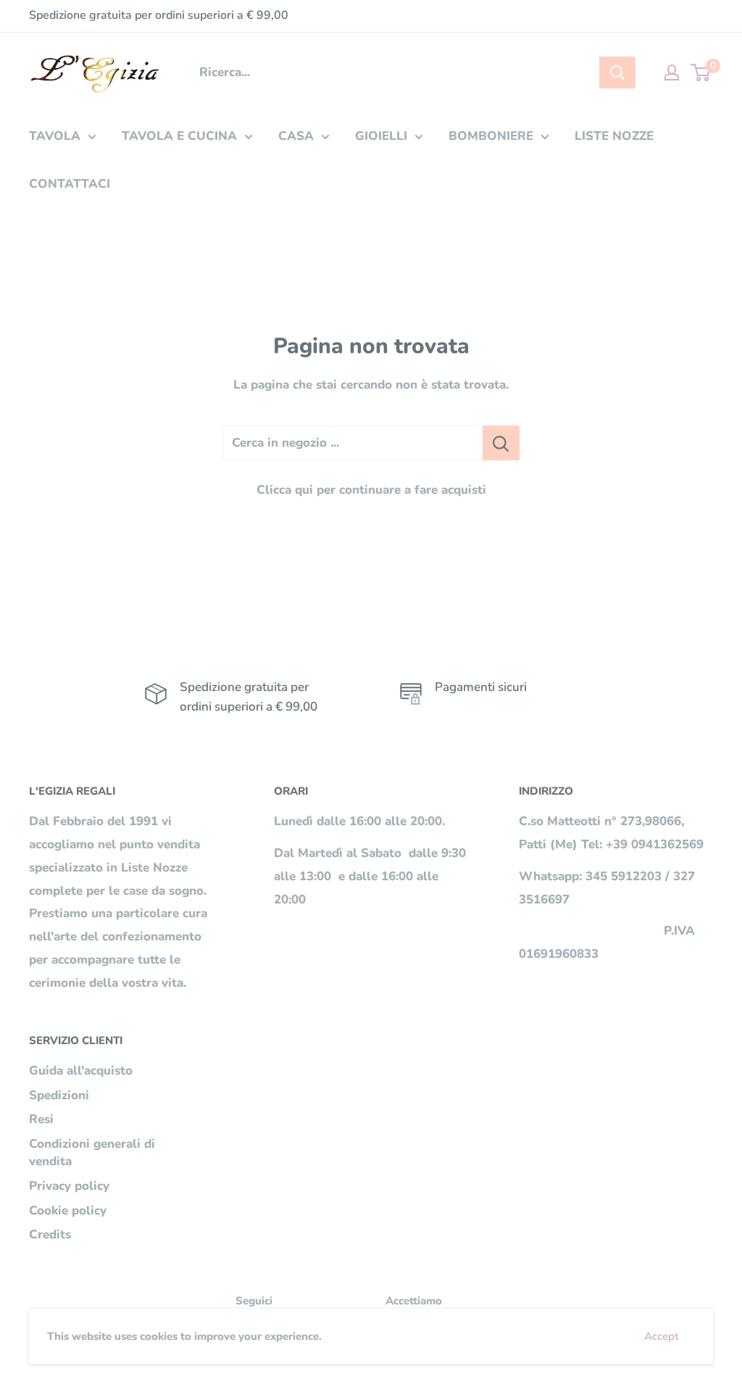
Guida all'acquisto (81, 1070)
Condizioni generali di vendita (92, 1152)
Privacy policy (69, 1186)
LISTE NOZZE (614, 136)
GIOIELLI (381, 136)
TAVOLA (54, 136)
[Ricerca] (617, 72)
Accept (661, 1336)
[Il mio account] (671, 72)
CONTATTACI (69, 183)
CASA (296, 136)
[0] (701, 72)
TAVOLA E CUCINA (179, 136)
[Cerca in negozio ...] (501, 443)
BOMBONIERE (491, 136)
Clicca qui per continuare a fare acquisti (371, 489)
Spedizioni (59, 1095)
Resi (41, 1119)
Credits (50, 1234)
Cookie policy (68, 1210)
